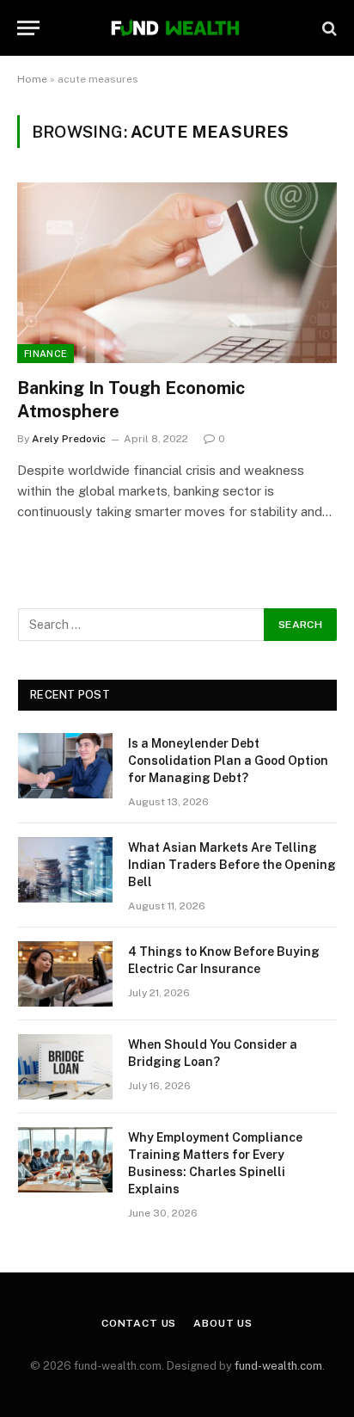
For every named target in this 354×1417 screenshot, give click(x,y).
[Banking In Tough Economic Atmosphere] (177, 272)
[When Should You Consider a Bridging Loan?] (65, 1067)
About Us (223, 1323)
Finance (45, 353)
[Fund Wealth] (176, 28)
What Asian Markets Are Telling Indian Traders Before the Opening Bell (232, 865)
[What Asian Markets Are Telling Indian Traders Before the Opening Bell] (65, 870)
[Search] (328, 28)
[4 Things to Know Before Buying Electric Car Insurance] (65, 974)
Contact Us (138, 1323)
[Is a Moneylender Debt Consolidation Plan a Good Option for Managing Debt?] (65, 765)
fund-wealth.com (278, 1365)
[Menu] (28, 28)
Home (32, 79)
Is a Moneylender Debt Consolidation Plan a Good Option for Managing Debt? (228, 760)
